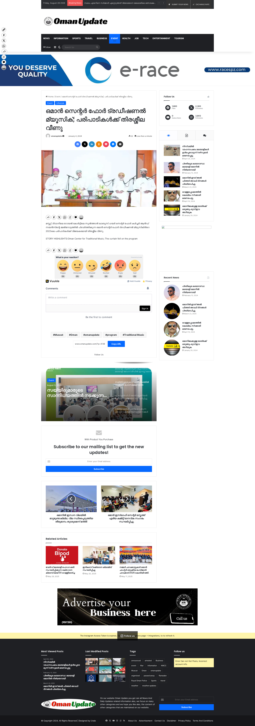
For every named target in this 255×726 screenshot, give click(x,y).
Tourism (179, 38)
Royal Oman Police (139, 680)
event (133, 665)
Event (114, 38)
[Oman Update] (74, 21)
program (112, 334)
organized (135, 675)
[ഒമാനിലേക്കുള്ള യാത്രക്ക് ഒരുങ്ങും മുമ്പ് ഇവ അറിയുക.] (172, 210)
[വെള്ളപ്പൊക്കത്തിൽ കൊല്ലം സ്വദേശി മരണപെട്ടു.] (172, 196)
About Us (132, 721)
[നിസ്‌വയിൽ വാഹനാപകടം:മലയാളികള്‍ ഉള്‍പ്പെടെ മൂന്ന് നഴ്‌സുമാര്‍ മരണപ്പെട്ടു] (172, 150)
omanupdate (56, 136)
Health (126, 38)
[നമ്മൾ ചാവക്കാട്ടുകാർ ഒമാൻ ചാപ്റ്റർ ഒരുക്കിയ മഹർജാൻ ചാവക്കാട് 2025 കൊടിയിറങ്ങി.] (136, 555)
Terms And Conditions (203, 721)
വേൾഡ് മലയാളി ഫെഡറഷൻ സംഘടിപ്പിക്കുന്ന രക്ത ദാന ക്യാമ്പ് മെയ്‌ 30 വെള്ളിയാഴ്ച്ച (60, 570)
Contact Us (160, 721)
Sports (76, 38)
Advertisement (145, 721)
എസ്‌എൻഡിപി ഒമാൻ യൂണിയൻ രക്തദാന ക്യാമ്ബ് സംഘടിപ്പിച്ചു (71, 393)
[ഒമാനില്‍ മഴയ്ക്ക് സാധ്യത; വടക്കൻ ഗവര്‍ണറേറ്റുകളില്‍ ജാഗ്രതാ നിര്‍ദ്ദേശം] (119, 661)
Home (51, 96)
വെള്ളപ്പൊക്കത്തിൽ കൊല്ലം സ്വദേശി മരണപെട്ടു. (191, 195)
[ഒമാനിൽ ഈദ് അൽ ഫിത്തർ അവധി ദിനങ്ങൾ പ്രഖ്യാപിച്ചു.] (172, 181)
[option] (99, 391)
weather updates (149, 686)
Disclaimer (171, 721)
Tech (145, 38)
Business (102, 38)
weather (134, 686)
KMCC (163, 665)
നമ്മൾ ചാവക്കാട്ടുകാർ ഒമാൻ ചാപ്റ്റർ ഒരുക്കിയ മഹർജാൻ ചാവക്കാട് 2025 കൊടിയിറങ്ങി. (134, 570)
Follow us (179, 651)
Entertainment (161, 38)
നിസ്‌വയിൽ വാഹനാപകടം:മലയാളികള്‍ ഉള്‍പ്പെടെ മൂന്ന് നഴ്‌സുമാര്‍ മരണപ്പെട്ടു (195, 151)
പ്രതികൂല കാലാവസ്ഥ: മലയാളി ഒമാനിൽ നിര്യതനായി (193, 166)
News (46, 38)
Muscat (59, 334)
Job (136, 38)
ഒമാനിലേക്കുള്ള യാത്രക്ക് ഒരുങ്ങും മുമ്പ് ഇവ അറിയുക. (194, 209)
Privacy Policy (184, 721)
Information (61, 38)
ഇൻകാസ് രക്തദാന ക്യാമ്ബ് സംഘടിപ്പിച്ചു (97, 568)
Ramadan (163, 675)
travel (163, 680)
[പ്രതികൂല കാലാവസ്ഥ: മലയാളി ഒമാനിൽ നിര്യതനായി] (172, 167)
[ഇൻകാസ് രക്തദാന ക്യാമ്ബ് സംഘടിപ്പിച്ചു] (99, 555)
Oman (74, 334)
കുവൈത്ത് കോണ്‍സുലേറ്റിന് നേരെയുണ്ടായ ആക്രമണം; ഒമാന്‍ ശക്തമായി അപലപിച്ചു (124, 3)
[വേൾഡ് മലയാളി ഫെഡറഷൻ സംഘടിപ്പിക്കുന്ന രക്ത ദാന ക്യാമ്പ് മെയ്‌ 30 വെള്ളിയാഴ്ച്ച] (62, 555)
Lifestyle (60, 103)
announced (136, 660)
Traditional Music (134, 334)
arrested (148, 660)
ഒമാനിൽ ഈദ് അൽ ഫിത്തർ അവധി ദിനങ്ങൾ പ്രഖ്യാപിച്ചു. (194, 180)
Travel (89, 38)
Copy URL (116, 344)
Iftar (141, 665)
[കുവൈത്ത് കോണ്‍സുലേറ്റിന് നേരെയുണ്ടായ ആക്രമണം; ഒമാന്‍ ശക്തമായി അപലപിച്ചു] (119, 669)
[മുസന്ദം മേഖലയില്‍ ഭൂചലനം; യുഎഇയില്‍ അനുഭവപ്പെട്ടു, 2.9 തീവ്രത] (105, 678)
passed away (149, 675)
